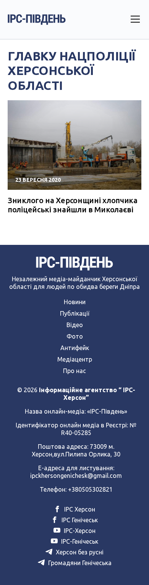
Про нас (74, 370)
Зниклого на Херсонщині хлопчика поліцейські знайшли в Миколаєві (73, 205)
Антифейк (74, 347)
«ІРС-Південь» (107, 411)
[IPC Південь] (37, 19)
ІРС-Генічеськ (79, 541)
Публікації (74, 313)
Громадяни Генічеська (79, 562)
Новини (75, 301)
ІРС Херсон (79, 509)
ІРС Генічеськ (79, 520)
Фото (74, 336)
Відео (74, 324)
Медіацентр (74, 359)
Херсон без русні (79, 552)
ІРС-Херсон (79, 530)
